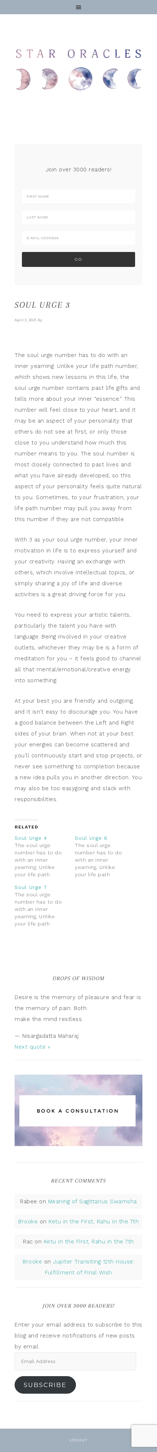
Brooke (28, 1221)
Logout (78, 1440)
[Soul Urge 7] (45, 905)
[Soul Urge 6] (105, 856)
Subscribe (45, 1385)
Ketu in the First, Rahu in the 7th (94, 1221)
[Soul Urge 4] (45, 856)
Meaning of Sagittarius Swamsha (92, 1201)
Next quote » (32, 1047)
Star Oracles (78, 69)
